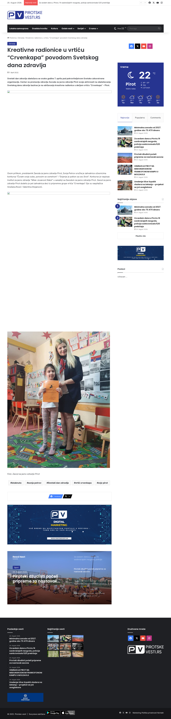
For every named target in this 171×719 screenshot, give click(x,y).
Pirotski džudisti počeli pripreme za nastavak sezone (61, 3)
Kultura (54, 28)
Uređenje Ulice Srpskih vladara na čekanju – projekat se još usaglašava (149, 184)
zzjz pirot (103, 482)
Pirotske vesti (20, 714)
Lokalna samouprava (18, 28)
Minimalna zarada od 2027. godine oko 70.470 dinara (147, 129)
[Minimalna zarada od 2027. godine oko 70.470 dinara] (125, 131)
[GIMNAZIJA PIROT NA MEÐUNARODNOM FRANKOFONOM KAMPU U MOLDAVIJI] (125, 170)
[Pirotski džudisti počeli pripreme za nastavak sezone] (125, 158)
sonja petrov (34, 482)
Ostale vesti (67, 28)
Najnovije (125, 117)
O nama (92, 28)
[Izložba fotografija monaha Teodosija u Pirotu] (77, 646)
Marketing (137, 713)
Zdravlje (21, 38)
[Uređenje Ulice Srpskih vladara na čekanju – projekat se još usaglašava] (125, 185)
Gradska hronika (39, 28)
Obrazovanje (19, 568)
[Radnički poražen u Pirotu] (53, 654)
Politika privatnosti (149, 713)
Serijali (80, 28)
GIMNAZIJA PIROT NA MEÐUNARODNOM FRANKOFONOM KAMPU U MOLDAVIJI (38, 579)
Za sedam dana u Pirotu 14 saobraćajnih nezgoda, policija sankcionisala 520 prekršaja (147, 142)
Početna (12, 38)
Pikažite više (141, 236)
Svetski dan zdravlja (58, 482)
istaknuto (17, 482)
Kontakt (160, 713)
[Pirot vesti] (24, 15)
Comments (155, 117)
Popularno (140, 117)
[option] (59, 577)
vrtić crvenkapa (83, 482)
